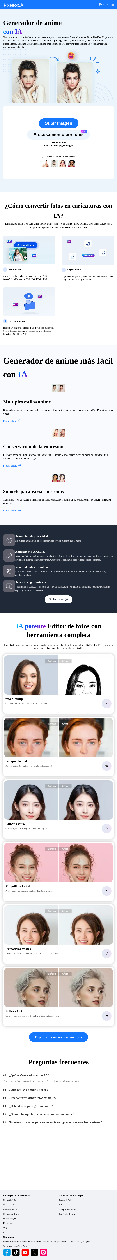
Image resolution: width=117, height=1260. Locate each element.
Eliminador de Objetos (11, 1214)
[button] (100, 5)
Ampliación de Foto (10, 1209)
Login (106, 4)
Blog (5, 1228)
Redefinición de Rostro (67, 1214)
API (4, 1232)
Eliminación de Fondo (11, 1200)
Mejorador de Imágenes (11, 1205)
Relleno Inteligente (9, 1219)
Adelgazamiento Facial (67, 1209)
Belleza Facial (64, 1205)
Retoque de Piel (65, 1200)
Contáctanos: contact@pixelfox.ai (15, 1246)
